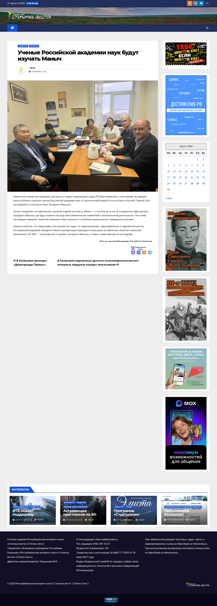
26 (180, 183)
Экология (34, 46)
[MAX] (133, 253)
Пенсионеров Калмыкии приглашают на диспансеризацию (181, 516)
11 (174, 171)
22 (197, 177)
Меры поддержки (20, 507)
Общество (23, 46)
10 (168, 171)
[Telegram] (150, 253)
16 (203, 171)
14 (192, 171)
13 (186, 171)
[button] (207, 28)
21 (192, 177)
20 (186, 177)
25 (174, 183)
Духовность (69, 502)
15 (197, 171)
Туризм (129, 507)
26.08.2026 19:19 (124, 520)
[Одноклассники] (144, 253)
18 (174, 177)
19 (180, 177)
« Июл (168, 198)
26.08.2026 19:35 (74, 520)
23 (203, 177)
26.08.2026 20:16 (23, 520)
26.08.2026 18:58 (175, 520)
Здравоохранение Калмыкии (177, 507)
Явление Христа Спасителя (75, 507)
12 (180, 171)
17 (168, 177)
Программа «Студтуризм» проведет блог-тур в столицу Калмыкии (132, 516)
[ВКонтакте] (138, 253)
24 (168, 183)
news (32, 67)
